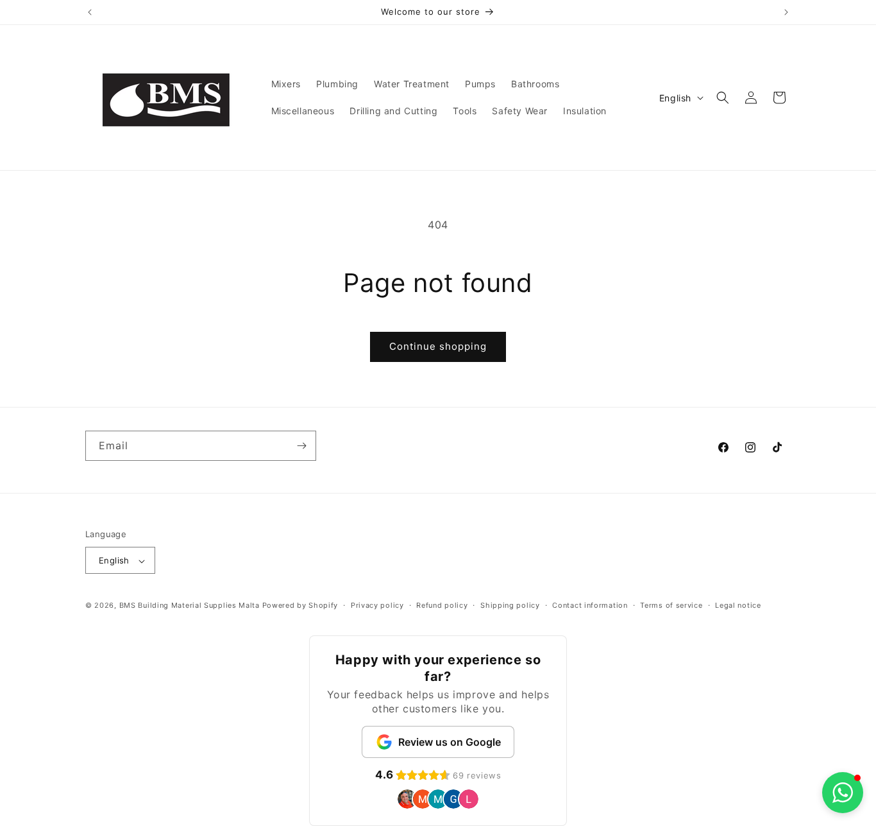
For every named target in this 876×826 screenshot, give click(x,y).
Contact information (589, 605)
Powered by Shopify (300, 605)
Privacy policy (377, 605)
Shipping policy (510, 605)
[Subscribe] (301, 446)
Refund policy (441, 605)
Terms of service (671, 605)
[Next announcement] (786, 12)
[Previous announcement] (90, 12)
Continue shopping (438, 346)
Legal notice (738, 605)
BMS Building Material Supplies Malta (189, 605)
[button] (723, 97)
